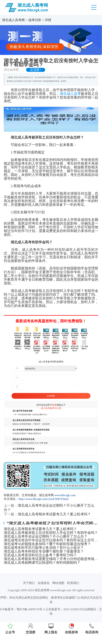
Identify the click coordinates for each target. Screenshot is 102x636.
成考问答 (34, 20)
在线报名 (44, 583)
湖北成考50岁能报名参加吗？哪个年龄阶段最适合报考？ (47, 544)
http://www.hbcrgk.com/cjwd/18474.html (44, 499)
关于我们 (29, 583)
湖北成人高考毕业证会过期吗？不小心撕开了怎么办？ (45, 536)
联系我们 (73, 583)
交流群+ (35, 70)
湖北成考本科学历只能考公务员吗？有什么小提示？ (44, 548)
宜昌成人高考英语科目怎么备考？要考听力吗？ (40, 555)
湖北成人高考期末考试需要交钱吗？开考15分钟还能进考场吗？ (51, 559)
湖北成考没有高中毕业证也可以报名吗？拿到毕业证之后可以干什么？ (51, 540)
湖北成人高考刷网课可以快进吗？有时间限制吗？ (42, 563)
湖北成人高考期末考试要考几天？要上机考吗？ (54, 514)
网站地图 (58, 583)
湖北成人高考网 (13, 20)
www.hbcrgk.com (65, 495)
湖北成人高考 (70, 94)
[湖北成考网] (27, 7)
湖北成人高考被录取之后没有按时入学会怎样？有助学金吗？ (51, 533)
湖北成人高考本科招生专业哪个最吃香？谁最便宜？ (44, 551)
